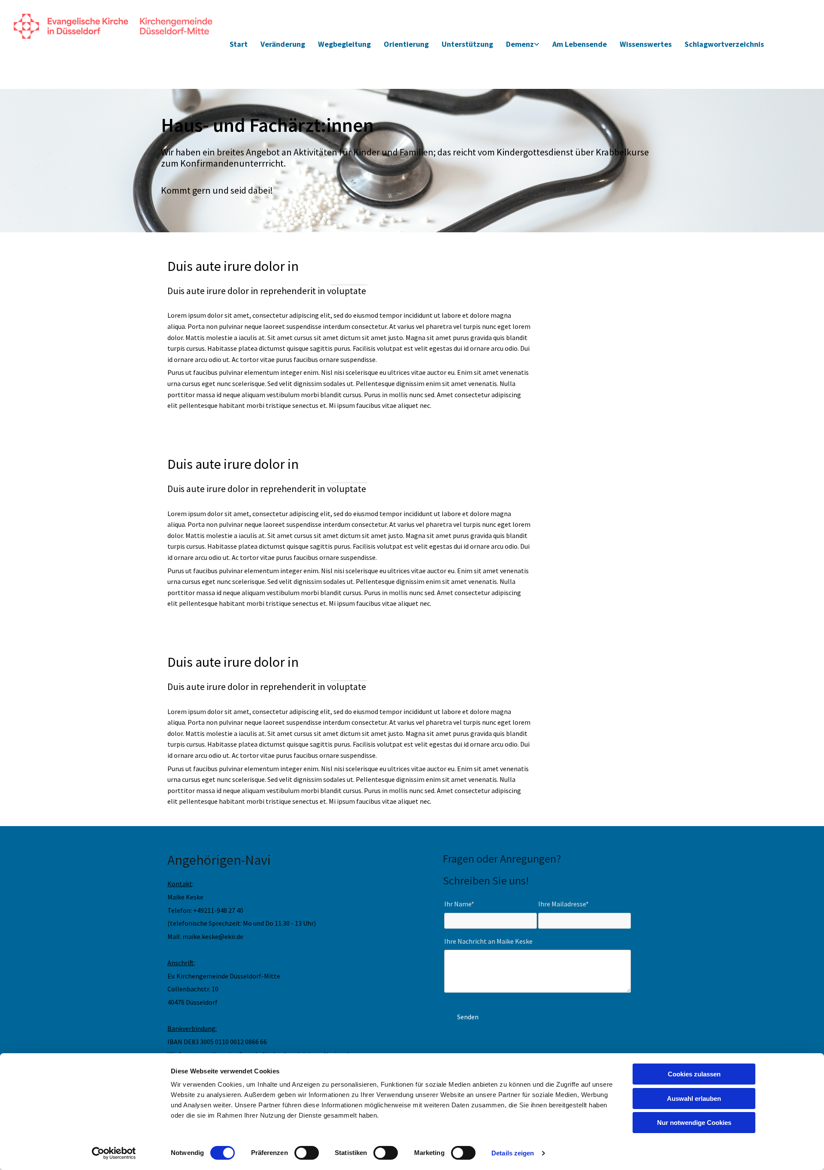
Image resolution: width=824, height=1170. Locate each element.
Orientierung (406, 44)
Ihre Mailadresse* (563, 904)
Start (239, 44)
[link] (523, 44)
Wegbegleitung (344, 44)
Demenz (520, 44)
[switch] (306, 1153)
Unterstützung (467, 44)
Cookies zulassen (694, 1074)
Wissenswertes (646, 44)
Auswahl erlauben (694, 1098)
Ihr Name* (459, 904)
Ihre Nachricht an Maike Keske (488, 941)
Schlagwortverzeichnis (724, 44)
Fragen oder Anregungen (499, 858)
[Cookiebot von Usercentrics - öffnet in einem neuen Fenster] (113, 1153)
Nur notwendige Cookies (694, 1122)
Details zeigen (512, 1153)
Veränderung (283, 44)
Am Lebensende (579, 44)
